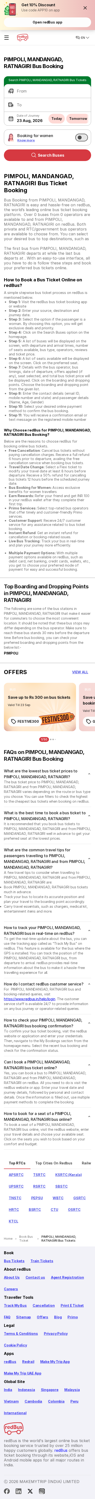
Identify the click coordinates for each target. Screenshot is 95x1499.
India (8, 1390)
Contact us (35, 1277)
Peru (74, 1401)
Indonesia (26, 1390)
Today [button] (56, 118)
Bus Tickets (14, 1261)
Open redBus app (47, 22)
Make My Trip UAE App (22, 1373)
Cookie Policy (15, 1345)
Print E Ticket (72, 1305)
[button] (85, 8)
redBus (10, 1362)
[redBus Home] (22, 37)
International (15, 1413)
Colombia (56, 1401)
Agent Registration (67, 1277)
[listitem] (13, 689)
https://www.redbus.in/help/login (29, 999)
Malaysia (72, 1390)
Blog (58, 1317)
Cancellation (44, 1305)
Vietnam (11, 1401)
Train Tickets (41, 1261)
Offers (42, 1317)
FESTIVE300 (28, 721)
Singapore (49, 1390)
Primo (72, 1317)
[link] (40, 707)
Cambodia (33, 1401)
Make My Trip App (55, 1362)
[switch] (81, 137)
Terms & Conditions (21, 1333)
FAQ (7, 1317)
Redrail (28, 1362)
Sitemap (23, 1317)
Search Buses (51, 155)
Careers (11, 1289)
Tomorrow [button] (78, 118)
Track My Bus (15, 1305)
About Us (12, 1277)
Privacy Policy (56, 1333)
